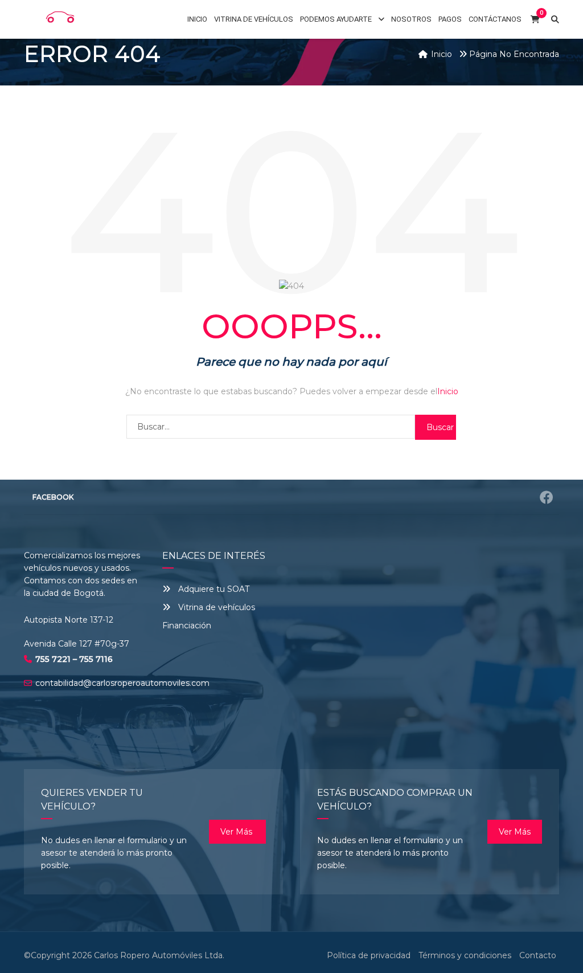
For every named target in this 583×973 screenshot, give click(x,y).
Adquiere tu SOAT (213, 589)
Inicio (447, 391)
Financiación (186, 625)
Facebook (52, 497)
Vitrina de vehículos (215, 607)
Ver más (237, 832)
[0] (535, 20)
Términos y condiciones (464, 955)
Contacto (537, 955)
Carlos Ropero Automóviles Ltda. (159, 955)
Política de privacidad (368, 955)
